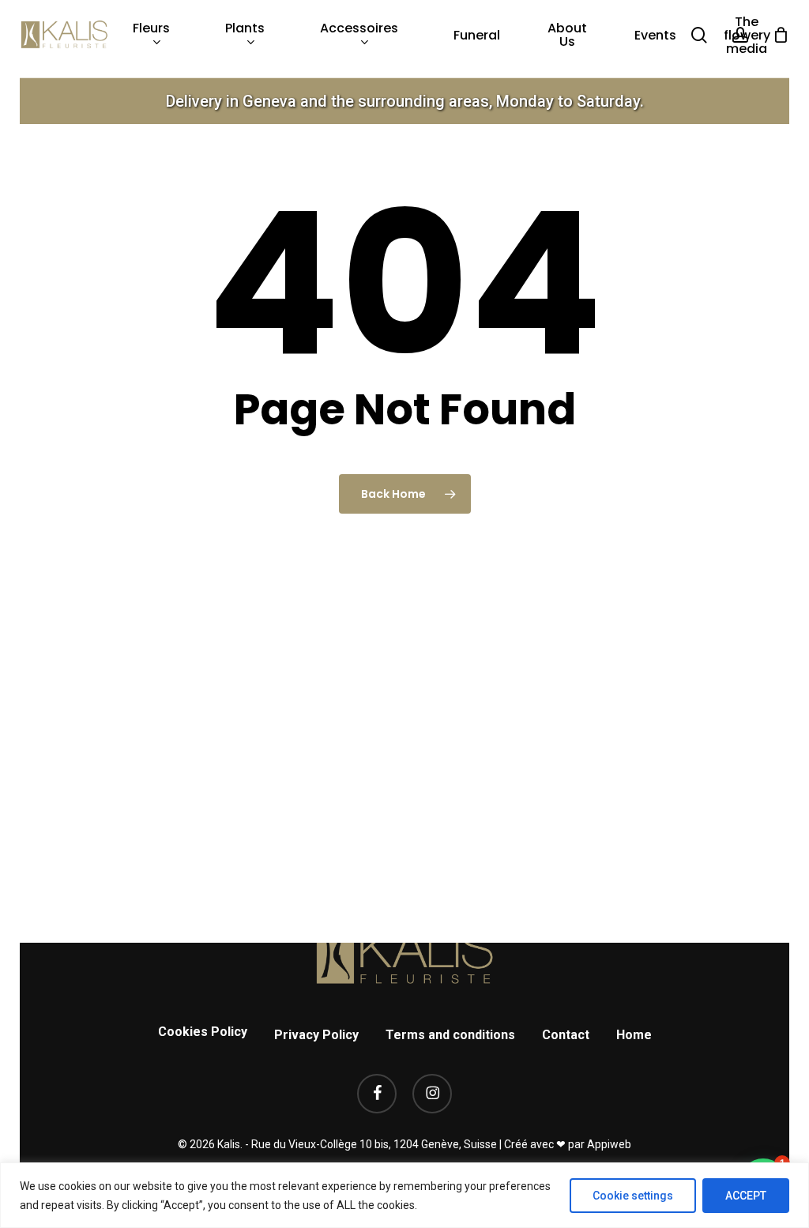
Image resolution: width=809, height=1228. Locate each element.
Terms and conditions (450, 1034)
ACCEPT (745, 1195)
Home (634, 1034)
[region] (404, 1195)
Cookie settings (633, 1195)
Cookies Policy (202, 1031)
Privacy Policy (316, 1034)
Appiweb (609, 1144)
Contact (565, 1034)
